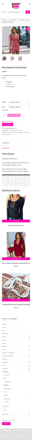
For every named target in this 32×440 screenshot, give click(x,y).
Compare (7, 124)
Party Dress (20, 132)
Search (6, 423)
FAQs (26, 437)
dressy (7, 132)
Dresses (4, 340)
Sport (5, 392)
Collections (13, 20)
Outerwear (5, 362)
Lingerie (4, 337)
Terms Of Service (9, 437)
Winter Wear (7, 398)
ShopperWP (16, 432)
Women (9, 134)
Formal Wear (7, 388)
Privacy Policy (20, 435)
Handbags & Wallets (7, 356)
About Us (3, 435)
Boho (5, 378)
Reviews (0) (5, 148)
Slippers (4, 324)
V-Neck (4, 134)
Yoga (5, 410)
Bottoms (4, 346)
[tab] (16, 142)
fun (15, 132)
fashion (12, 132)
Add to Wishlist (24, 197)
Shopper (21, 430)
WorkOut (6, 406)
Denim (4, 343)
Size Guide (5, 110)
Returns (28, 435)
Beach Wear (7, 375)
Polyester (26, 132)
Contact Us (11, 435)
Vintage (6, 395)
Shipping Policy (19, 437)
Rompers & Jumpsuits (8, 352)
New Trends (18, 130)
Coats (3, 330)
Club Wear (22, 20)
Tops (3, 349)
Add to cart (14, 115)
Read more (16, 221)
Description (5, 143)
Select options (16, 258)
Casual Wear (7, 381)
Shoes (4, 365)
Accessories (5, 414)
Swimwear (5, 368)
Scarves (4, 327)
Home (5, 20)
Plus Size (4, 359)
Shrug (6, 401)
